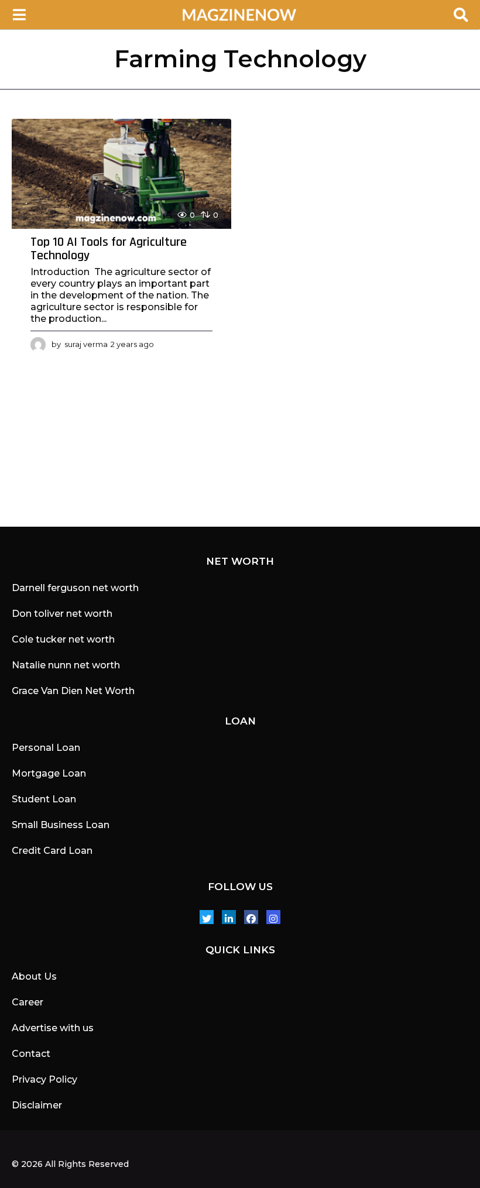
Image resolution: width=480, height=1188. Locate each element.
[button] (19, 14)
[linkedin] (229, 917)
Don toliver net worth (62, 613)
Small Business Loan (60, 824)
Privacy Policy (44, 1079)
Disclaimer (37, 1105)
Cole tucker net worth (63, 639)
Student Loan (44, 799)
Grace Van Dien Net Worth (73, 690)
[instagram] (273, 917)
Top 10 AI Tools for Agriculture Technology (108, 249)
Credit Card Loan (52, 850)
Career (27, 1002)
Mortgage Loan (49, 773)
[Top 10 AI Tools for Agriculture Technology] (121, 174)
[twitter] (207, 917)
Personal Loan (46, 747)
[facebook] (251, 917)
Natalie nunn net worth (66, 665)
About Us (34, 976)
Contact (31, 1053)
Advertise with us (53, 1028)
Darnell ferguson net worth (75, 587)
